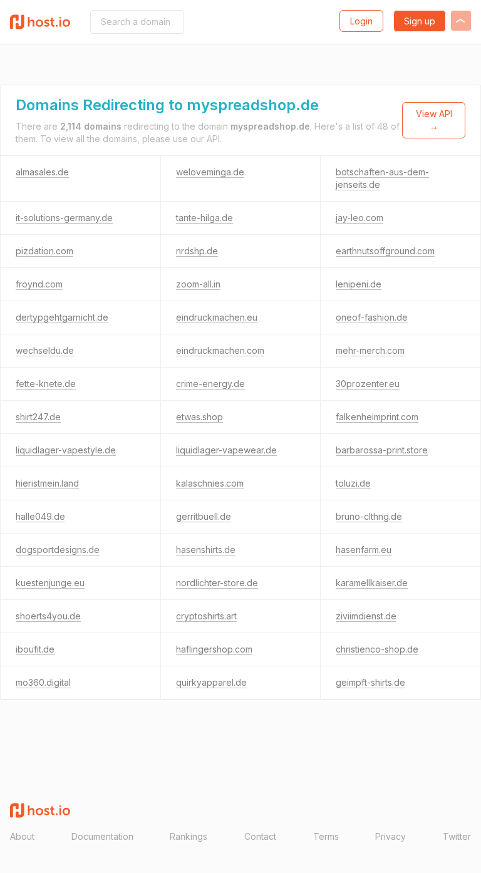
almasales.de (42, 172)
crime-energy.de (210, 383)
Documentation (102, 836)
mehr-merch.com (370, 350)
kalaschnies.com (210, 483)
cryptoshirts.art (206, 616)
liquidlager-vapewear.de (226, 450)
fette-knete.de (46, 383)
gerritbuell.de (203, 516)
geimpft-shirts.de (370, 682)
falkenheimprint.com (377, 416)
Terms (326, 836)
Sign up (419, 21)
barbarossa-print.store (382, 450)
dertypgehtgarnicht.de (62, 317)
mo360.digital (43, 682)
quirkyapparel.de (211, 682)
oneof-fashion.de (372, 317)
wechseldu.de (45, 350)
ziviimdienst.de (366, 616)
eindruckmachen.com (220, 350)
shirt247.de (38, 416)
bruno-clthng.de (369, 516)
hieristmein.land (47, 483)
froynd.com (39, 284)
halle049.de (40, 516)
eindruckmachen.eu (216, 317)
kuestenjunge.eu (50, 582)
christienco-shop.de (377, 649)
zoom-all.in (198, 284)
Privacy (390, 836)
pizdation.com (44, 250)
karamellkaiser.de (372, 582)
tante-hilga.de (204, 217)
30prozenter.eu (368, 383)
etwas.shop (199, 416)
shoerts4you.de (48, 616)
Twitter (457, 836)
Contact (260, 836)
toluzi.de (353, 483)
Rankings (188, 836)
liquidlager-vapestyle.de (66, 450)
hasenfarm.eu (363, 549)
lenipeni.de (358, 284)
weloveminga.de (210, 172)
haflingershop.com (214, 649)
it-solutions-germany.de (64, 217)
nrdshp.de (197, 250)
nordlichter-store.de (217, 582)
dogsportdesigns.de (58, 549)
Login (361, 21)
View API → (434, 120)
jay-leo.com (359, 217)
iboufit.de (35, 649)
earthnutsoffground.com (385, 250)
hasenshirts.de (205, 549)
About (22, 836)
